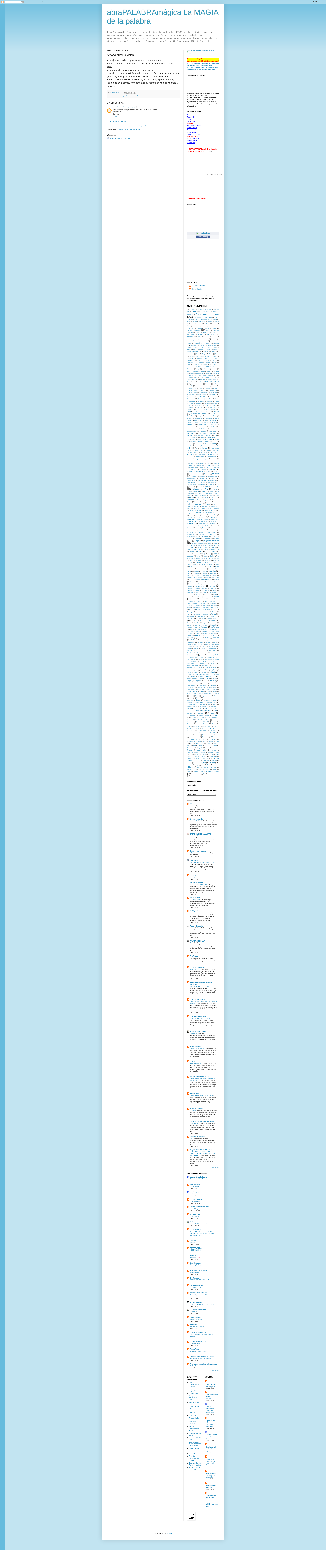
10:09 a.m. (116, 117)
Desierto (203, 429)
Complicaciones (192, 392)
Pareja (198, 631)
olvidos (216, 618)
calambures (190, 362)
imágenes (214, 519)
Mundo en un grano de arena (200, 1076)
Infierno (215, 526)
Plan (190, 646)
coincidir (189, 386)
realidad (212, 672)
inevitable (199, 526)
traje (207, 748)
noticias (199, 612)
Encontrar (190, 454)
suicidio (213, 730)
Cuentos (216, 412)
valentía (189, 758)
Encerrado (204, 452)
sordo (189, 726)
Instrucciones (211, 532)
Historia (196, 508)
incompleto (213, 523)
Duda (202, 446)
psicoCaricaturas (192, 665)
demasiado (205, 422)
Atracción (197, 343)
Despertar (190, 433)
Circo (188, 382)
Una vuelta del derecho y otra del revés (202, 862)
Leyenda (192, 551)
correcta (214, 403)
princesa (209, 655)
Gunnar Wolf (193, 1426)
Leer (192, 547)
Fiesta (189, 491)
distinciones (198, 444)
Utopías (203, 756)
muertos (193, 599)
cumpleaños (198, 418)
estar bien (216, 471)
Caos (214, 366)
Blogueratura (193, 1393)
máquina (212, 571)
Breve (211, 354)
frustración (203, 495)
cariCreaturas (206, 369)
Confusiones (202, 396)
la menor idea (195, 1214)
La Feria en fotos (195, 1343)
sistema (214, 720)
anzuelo (214, 332)
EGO (191, 448)
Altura (203, 326)
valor (197, 758)
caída (207, 360)
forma (191, 493)
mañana (204, 571)
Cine (214, 379)
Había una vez (195, 504)
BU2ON (192, 1061)
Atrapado (206, 343)
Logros (189, 564)
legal (199, 547)
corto (214, 405)
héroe (189, 508)
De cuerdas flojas (195, 1287)
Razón (196, 672)
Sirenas (199, 720)
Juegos (197, 541)
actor (215, 317)
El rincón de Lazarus (193, 1412)
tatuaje (191, 737)
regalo (215, 678)
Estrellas (207, 474)
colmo (207, 386)
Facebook (211, 484)
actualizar (190, 319)
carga (198, 369)
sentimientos (198, 708)
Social (198, 722)
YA (193, 774)
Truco (217, 752)
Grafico (189, 502)
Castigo (202, 371)
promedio (193, 661)
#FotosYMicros (194, 1272)
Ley (218, 549)
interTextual (204, 536)
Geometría (190, 500)
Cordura (207, 403)
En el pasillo (194, 1033)
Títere (189, 745)
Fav (217, 487)
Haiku (189, 506)
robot (194, 693)
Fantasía (200, 487)
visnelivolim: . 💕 (195, 1257)
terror (217, 741)
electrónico (195, 450)
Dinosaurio (208, 439)
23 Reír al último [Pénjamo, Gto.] (200, 1018)
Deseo (212, 427)
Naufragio (213, 603)
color (214, 386)
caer (200, 360)
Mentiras (216, 582)
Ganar (199, 497)
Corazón (198, 403)
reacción (204, 672)
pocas (204, 646)
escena (217, 465)
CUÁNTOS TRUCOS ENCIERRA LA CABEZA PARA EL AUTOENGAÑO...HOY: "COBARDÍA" (203, 1153)
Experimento (212, 480)
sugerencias (202, 730)
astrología (214, 341)
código (215, 384)
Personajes (190, 642)
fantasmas (208, 487)
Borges (204, 354)
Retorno (214, 689)
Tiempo (199, 743)
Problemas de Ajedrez (194, 1459)
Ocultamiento (194, 1123)
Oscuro (189, 625)
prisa (202, 657)
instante (200, 532)
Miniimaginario (211, 1473)
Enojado (205, 459)
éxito (213, 478)
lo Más (217, 558)
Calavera (200, 362)
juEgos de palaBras (211, 541)
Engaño (189, 459)
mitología (190, 592)
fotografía (198, 493)
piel (212, 644)
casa (188, 371)
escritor (216, 467)
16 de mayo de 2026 (196, 1216)
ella (202, 450)
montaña (207, 594)
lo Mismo (198, 560)
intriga (214, 536)
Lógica (207, 562)
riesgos (209, 691)
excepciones (191, 478)
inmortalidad (190, 530)
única (204, 754)
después (213, 433)
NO (218, 607)
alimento (214, 323)
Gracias (214, 500)
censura (208, 373)
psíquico (214, 665)
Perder (215, 635)
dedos (189, 422)
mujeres (202, 599)
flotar (217, 491)
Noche (198, 610)
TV (190, 754)
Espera (189, 472)
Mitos (198, 592)
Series (200, 713)
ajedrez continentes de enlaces (194, 1384)
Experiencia (202, 480)
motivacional (197, 597)
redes (189, 678)
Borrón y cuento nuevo (198, 967)
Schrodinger (211, 702)
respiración (201, 687)
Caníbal (214, 364)
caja (214, 360)
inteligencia (190, 534)
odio (197, 618)
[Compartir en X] (129, 93)
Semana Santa (192, 706)
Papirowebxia (195, 1184)
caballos (199, 358)
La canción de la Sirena (198, 1177)
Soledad (205, 722)
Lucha (203, 564)
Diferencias (211, 437)
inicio (197, 528)
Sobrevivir (190, 722)
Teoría (199, 741)
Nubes (214, 612)
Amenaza (199, 328)
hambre (196, 506)
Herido (192, 928)
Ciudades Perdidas (212, 382)
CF (216, 375)
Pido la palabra (195, 1093)
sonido (198, 724)
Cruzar (203, 411)
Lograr (215, 562)
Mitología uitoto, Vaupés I (198, 1048)
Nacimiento (213, 601)
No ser (191, 609)
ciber (195, 377)
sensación (214, 706)
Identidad (190, 519)
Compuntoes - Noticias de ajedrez (194, 1398)
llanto (198, 556)
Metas (215, 584)
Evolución (202, 476)
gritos (203, 502)
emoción (207, 450)
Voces (215, 769)
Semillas (193, 1256)
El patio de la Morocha (198, 1332)
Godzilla (199, 500)
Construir (209, 399)
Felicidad (195, 489)
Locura (198, 562)
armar (207, 337)
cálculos (208, 362)
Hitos (191, 510)
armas (214, 337)
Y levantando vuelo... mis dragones (201, 1358)
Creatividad (213, 407)
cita (194, 382)
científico (202, 379)
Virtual (189, 769)
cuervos (207, 416)
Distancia (190, 444)
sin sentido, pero (195, 1209)
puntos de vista (211, 667)
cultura (189, 418)
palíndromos (215, 627)
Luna (190, 566)
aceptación (208, 317)
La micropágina (195, 1192)
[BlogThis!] (127, 93)
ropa (217, 693)
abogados (190, 314)
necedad (198, 605)
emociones (216, 450)
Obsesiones (201, 616)
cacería (215, 358)
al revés (216, 321)
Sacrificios (190, 700)
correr (189, 405)
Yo (204, 774)
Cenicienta (199, 373)
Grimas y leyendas (196, 819)
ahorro (195, 321)
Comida (208, 388)
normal (215, 609)
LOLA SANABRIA (196, 1229)
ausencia (216, 343)
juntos (194, 543)
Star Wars (190, 728)
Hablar (209, 504)
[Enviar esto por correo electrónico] (125, 93)
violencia (213, 767)
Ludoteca (210, 564)
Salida (198, 700)
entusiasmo (207, 461)
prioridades (193, 657)
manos (196, 571)
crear (206, 407)
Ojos (203, 618)
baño (194, 349)
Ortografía (213, 623)
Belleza (206, 351)
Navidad (189, 605)
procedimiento (191, 659)
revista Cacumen (192, 691)
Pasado (204, 631)
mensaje (201, 582)
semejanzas (203, 706)
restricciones (190, 689)
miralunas (193, 1325)
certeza (210, 375)
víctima (215, 765)
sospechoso (206, 726)
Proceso (200, 659)
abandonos (205, 311)
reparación (213, 683)
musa (217, 599)
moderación (213, 592)
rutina (191, 698)
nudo (188, 614)
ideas (213, 517)
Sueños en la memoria (198, 851)
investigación (207, 538)
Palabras (204, 627)
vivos (208, 769)
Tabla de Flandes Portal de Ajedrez (195, 1464)
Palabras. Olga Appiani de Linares (202, 1357)
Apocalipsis (211, 334)
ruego (203, 696)
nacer (206, 601)
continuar (192, 401)
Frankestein (208, 493)
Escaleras (200, 465)
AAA (194, 311)
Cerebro (191, 375)
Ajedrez (202, 321)
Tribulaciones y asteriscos (194, 1468)
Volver (196, 771)
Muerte (216, 597)
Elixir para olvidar (196, 804)
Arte (200, 339)
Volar (188, 771)
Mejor (198, 579)
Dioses (192, 441)
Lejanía (213, 547)
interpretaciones (192, 536)
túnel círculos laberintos (197, 1326)
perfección (216, 638)
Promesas (204, 661)
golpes (207, 500)
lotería (196, 564)
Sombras (190, 724)
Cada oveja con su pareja (198, 913)
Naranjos (208, 1398)
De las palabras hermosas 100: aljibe (201, 1095)
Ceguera (216, 371)
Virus (195, 769)
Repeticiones (191, 685)
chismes (189, 377)
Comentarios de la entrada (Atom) (128, 129)
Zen (209, 774)
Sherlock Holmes (204, 715)
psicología (205, 665)
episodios (216, 461)
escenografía (193, 467)
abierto (215, 311)
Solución (214, 722)
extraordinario (212, 482)
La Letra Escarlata (196, 1285)
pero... (203, 640)
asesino (206, 339)
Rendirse (205, 683)
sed (209, 704)
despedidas (212, 431)
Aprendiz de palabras (197, 1137)
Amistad (213, 328)
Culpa (214, 416)
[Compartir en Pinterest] (134, 93)
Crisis (189, 411)
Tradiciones (190, 748)
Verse (189, 765)
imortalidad (204, 521)
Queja (196, 670)
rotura (191, 696)
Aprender (190, 337)
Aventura (202, 347)
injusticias (214, 528)
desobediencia (191, 431)
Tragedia (200, 748)
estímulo (191, 474)
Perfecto (193, 640)
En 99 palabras (195, 911)
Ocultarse (190, 618)
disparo (215, 441)
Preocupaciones (202, 653)
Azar (188, 349)
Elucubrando (193, 1415)
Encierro (213, 452)
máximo (200, 577)
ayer (209, 347)
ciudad (200, 382)
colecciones (199, 386)
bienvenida (190, 354)
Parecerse (190, 631)
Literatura (190, 556)
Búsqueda (190, 358)
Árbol (199, 337)
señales (214, 708)
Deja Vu (196, 422)
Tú (191, 1138)
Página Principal (145, 126)
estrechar (199, 474)
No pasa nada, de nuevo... (199, 1270)
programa (208, 659)
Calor (188, 364)
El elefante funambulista (198, 1031)
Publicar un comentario (118, 121)
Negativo (214, 605)
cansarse (190, 366)
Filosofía (196, 491)
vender (189, 763)
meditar (191, 579)
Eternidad (215, 474)
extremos (202, 484)
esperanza (199, 472)
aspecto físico (191, 341)
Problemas (211, 657)
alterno (196, 326)
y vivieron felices (212, 772)
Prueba (213, 663)
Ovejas (205, 625)
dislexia (207, 441)
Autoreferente (212, 345)
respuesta (212, 687)
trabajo (215, 745)
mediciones (215, 577)
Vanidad (205, 758)
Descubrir (202, 426)
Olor (209, 618)
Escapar (208, 465)
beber (215, 349)
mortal (189, 597)
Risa (214, 691)
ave (196, 347)
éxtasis (203, 482)
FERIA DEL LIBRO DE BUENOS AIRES (202, 1304)
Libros (214, 552)
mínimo (189, 590)
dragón (189, 446)
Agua (188, 321)
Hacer (215, 504)
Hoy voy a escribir (196, 1108)
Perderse (190, 638)
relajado (197, 683)
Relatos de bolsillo (196, 926)
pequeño (207, 635)
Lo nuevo (207, 560)
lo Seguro (216, 560)
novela (207, 612)
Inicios (204, 528)
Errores (191, 465)
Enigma (197, 459)
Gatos (206, 497)
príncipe (216, 655)
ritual (188, 693)
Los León (192, 1453)
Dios (217, 439)
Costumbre (190, 407)
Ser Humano (205, 711)
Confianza (190, 396)
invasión (189, 538)
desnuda (213, 429)
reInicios (213, 681)
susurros (197, 735)
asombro (214, 339)
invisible (216, 538)
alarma (192, 323)
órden (189, 623)
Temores (213, 739)
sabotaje (214, 698)
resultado (200, 689)
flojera (211, 491)
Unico (211, 754)
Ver (204, 763)
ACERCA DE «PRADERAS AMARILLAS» (202, 1280)
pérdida (200, 638)
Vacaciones (213, 756)
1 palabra (193, 309)
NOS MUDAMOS (195, 900)
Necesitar (206, 605)
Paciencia (213, 625)
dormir (213, 444)
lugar (217, 564)
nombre (207, 609)
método (189, 586)
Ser (197, 710)
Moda (204, 592)
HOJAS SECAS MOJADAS (199, 1207)
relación (189, 683)
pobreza (197, 646)
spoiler (215, 726)
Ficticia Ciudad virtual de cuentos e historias (194, 1420)
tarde (217, 735)
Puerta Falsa (194, 1349)
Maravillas (197, 573)
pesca (215, 642)
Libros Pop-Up (194, 1448)
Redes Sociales (198, 678)
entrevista (199, 461)
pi (201, 644)
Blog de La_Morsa (192, 1390)
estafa (209, 471)
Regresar (198, 681)
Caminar (196, 364)
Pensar (197, 636)
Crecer (189, 409)
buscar (215, 356)
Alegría (206, 323)
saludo (206, 700)
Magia (209, 567)
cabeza (207, 358)
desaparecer (203, 424)
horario (217, 513)
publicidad (190, 667)
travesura (190, 752)
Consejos (200, 399)
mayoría (207, 577)
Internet (212, 534)
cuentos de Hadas (198, 414)
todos (200, 745)
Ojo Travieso (194, 1278)
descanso (213, 424)
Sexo (212, 713)
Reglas (189, 681)
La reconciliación (195, 821)
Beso (213, 352)
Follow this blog (203, 237)
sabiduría (206, 698)
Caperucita (190, 369)
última (196, 754)
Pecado (204, 633)
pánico (192, 629)
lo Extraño (209, 558)
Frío (196, 495)
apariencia (201, 334)
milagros (189, 588)
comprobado (191, 394)
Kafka (215, 543)
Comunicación (201, 394)
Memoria (192, 582)
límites (189, 554)
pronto (214, 661)
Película (213, 633)
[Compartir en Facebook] (132, 93)
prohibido (216, 659)
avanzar (189, 347)
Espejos (212, 469)
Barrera (208, 349)
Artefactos (194, 956)
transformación (201, 750)
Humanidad (212, 515)
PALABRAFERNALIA (197, 941)
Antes (191, 332)
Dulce (208, 446)
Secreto (202, 704)
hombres (199, 513)
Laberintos (191, 545)
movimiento (207, 597)
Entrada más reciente (115, 126)
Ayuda (215, 347)
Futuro (138, 96)
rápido (189, 672)
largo (204, 545)
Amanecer (190, 328)
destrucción (199, 435)
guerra (209, 502)
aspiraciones (203, 341)
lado (199, 545)
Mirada (197, 590)
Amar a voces (194, 969)
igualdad (199, 519)
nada (188, 603)
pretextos (213, 653)
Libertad (200, 552)
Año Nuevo (190, 334)
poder (189, 648)
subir (197, 728)
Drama (197, 446)
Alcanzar (199, 323)
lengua (189, 549)
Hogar (199, 510)
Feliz (206, 489)
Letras (206, 549)
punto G (199, 667)
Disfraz (200, 441)
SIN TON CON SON (196, 883)
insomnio (213, 530)
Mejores (205, 580)
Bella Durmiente (193, 352)
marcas (205, 573)
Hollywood (190, 513)
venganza (197, 763)
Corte (206, 405)
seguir (215, 704)
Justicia (209, 543)
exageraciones (212, 476)
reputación (203, 685)
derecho (214, 422)
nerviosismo (196, 607)
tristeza (203, 752)
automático (194, 345)
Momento (193, 1110)
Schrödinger (191, 704)
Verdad (212, 763)
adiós (196, 319)
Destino (132, 96)
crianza (206, 409)
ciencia (215, 377)
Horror (191, 515)
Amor (127, 96)
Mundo (211, 599)
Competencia (213, 390)
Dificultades (190, 439)
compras (214, 392)
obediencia (190, 616)
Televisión (194, 739)
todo (194, 745)
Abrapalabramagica (198, 286)
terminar (211, 741)
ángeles (208, 330)
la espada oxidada (196, 1302)
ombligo (195, 620)
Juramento (201, 543)
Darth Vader (197, 420)
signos (194, 717)
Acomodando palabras (198, 1341)
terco (204, 741)
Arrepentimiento (191, 339)
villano (206, 767)
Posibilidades (213, 648)
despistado (203, 433)
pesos (189, 644)
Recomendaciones (201, 674)
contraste (209, 401)
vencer (214, 760)
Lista (209, 554)
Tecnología (215, 737)
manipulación (213, 569)
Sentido (189, 708)
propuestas (190, 663)
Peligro (189, 635)
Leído (206, 547)
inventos (197, 538)
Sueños (211, 728)
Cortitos (193, 875)
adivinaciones (205, 319)
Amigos (207, 328)
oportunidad (212, 620)
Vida (189, 767)
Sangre (189, 702)
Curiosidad (208, 418)
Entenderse (190, 461)
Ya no (198, 774)
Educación (216, 446)
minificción (213, 588)
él (196, 448)
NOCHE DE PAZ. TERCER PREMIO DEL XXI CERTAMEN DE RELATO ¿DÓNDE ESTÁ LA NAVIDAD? (203, 1233)
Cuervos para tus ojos (198, 1016)
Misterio (206, 590)
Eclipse (192, 806)
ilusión (207, 519)
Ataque (189, 343)
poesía (196, 648)
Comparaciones (192, 390)
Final (203, 491)
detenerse (209, 435)
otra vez (197, 625)
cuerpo (200, 416)
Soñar (214, 724)
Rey (202, 691)
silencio (202, 717)
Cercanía (216, 373)
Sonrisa (205, 724)
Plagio (217, 644)
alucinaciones (212, 326)
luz (197, 566)
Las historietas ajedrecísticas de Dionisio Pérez (195, 1444)
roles (200, 693)
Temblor (203, 739)
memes (216, 579)
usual (197, 756)
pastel (191, 633)
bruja (191, 356)
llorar (205, 556)
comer (201, 388)
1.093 (192, 853)
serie (215, 710)
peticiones (196, 644)
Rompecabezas (209, 693)
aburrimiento (198, 317)
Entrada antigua (173, 126)
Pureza (189, 670)
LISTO (215, 554)
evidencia (193, 476)
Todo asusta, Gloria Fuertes (198, 1179)
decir (205, 420)
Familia (191, 487)
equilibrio (192, 463)
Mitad (214, 590)
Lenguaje (197, 550)
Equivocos (200, 463)
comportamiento (204, 392)
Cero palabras (201, 375)
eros (209, 463)
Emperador (193, 452)
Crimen (213, 409)
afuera (215, 319)
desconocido (191, 426)
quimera (214, 670)
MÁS (188, 575)
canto (207, 366)
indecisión (190, 526)
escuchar (194, 469)
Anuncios (206, 332)
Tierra (209, 743)
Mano (189, 571)
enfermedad (200, 456)
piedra (207, 644)
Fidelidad (214, 489)
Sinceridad (190, 720)
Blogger (169, 1533)
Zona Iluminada (195, 1263)
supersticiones (191, 732)
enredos (213, 459)
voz (202, 771)
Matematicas (191, 577)
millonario (204, 588)
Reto (207, 689)
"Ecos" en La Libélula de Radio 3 (200, 986)
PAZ (191, 943)
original (205, 623)
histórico (216, 508)
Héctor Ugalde (197, 289)
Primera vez (191, 655)
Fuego (211, 495)
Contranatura (194, 1194)
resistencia (190, 687)
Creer (197, 409)
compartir (203, 390)
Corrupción (198, 405)
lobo (191, 562)
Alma (188, 326)
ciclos (201, 377)
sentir (206, 709)
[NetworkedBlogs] (203, 233)
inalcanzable (203, 523)
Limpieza (196, 554)
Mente (209, 582)
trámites (214, 748)
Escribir (208, 467)
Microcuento (200, 586)
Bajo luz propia (211, 1447)
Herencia (204, 506)
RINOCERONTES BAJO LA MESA (202, 1122)
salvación (213, 700)
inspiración (190, 532)
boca (197, 354)
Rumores (216, 696)
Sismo (208, 720)
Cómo (215, 388)
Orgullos (196, 623)
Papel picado (201, 629)
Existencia (203, 478)
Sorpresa (196, 726)
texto (191, 743)
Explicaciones (191, 482)
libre (208, 551)
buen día (199, 356)
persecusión (212, 640)
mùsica (200, 601)
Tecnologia (205, 737)
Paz (198, 633)
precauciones (202, 650)
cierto (209, 379)
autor (202, 345)
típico (215, 743)
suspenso (213, 732)
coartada (200, 384)
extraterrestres (191, 484)
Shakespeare (191, 715)
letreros (212, 549)
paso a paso (215, 631)
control (217, 401)
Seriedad (190, 713)
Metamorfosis (206, 584)
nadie (195, 603)
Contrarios (201, 401)
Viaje (202, 765)
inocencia (202, 530)
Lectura (216, 545)
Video (199, 767)
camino (205, 364)
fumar (217, 495)
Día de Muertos (192, 437)
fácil (218, 484)
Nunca (213, 614)
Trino (196, 752)
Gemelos (214, 497)
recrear (200, 676)
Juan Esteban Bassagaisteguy (124, 107)
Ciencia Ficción (192, 379)
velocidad (206, 760)
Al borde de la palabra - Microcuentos (203, 1364)
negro (189, 607)
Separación (190, 710)
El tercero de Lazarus (197, 999)
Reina (205, 681)
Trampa (189, 750)
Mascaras (206, 575)
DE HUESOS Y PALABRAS (198, 885)
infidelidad (207, 526)
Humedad (190, 517)
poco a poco (213, 646)
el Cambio (203, 448)
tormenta (207, 745)
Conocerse (190, 399)
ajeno (210, 321)
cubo (209, 411)
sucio (203, 728)
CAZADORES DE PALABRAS (200, 834)
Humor (200, 517)
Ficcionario (210, 1459)
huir (204, 515)
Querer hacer (204, 670)
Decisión (213, 420)
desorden (203, 431)
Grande (196, 502)
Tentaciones (191, 741)
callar (215, 362)
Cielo (207, 377)
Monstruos (199, 594)
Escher (201, 467)
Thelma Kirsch (194, 1366)
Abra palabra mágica (119, 96)
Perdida (192, 877)
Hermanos (214, 506)
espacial (203, 469)
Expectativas (191, 480)
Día (216, 435)
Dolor (206, 444)
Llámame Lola (194, 1451)
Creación (199, 407)
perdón (207, 638)
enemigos (190, 456)
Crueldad (196, 411)
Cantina (198, 366)
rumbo (209, 696)
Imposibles (191, 523)
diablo (203, 437)
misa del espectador (196, 1063)
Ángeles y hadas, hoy (196, 1265)
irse (190, 541)
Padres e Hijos (192, 627)
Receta (189, 674)
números (205, 614)
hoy (198, 515)
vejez (198, 760)
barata (201, 349)
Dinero (199, 439)
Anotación (216, 330)
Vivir (200, 769)
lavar (210, 545)
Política (204, 648)
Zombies (216, 774)
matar (214, 575)
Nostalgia (190, 612)
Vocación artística (211, 1439)
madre (202, 566)
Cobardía (208, 384)
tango (211, 735)
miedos (212, 586)
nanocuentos (204, 603)
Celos (192, 373)
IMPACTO (213, 521)
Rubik (197, 696)
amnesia (189, 330)
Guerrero (216, 502)
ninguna (205, 607)
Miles (197, 588)
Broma (217, 354)
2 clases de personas (205, 309)
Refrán (208, 678)
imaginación (191, 521)
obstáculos (213, 616)
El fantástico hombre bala (197, 1351)
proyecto (202, 663)
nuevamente (196, 614)
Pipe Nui (192, 1456)
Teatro (198, 737)
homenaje (209, 513)
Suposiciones (203, 732)
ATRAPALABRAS (196, 898)
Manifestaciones (202, 569)
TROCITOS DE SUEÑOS (198, 1293)
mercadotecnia (194, 584)
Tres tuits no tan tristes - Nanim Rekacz (211, 1463)
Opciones (203, 620)
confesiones (213, 394)
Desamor (190, 424)
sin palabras (212, 717)
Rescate (213, 685)
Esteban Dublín (195, 1046)
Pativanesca (194, 860)
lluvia (211, 556)
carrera (214, 369)
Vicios (208, 765)
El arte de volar (194, 1186)
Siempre (215, 715)
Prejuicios (190, 653)
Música (191, 601)
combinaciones (191, 388)
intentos (202, 534)
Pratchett (190, 651)
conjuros (213, 396)
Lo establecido (199, 558)
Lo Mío (191, 560)
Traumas (213, 750)
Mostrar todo (215, 1167)
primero (201, 655)
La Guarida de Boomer (194, 1430)
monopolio (190, 594)
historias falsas (206, 508)
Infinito (189, 528)
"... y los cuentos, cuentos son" (201, 1150)
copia (191, 403)
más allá (196, 575)
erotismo (216, 463)
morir (215, 594)
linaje (203, 554)
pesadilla (200, 642)
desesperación (191, 429)
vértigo (197, 765)
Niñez (212, 607)
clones (193, 384)
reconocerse (215, 674)
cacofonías (190, 360)
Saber (198, 698)
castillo (209, 371)
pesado (208, 642)
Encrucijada (201, 454)
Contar (217, 399)
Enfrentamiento (211, 456)
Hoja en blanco (210, 510)
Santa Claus (199, 702)
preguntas (212, 650)
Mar (188, 573)
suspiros (189, 735)
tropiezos (210, 752)
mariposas (213, 573)
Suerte (189, 731)
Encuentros (212, 454)
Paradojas (212, 629)
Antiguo (198, 332)
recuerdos (210, 676)
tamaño (204, 735)
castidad (195, 371)
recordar (192, 676)
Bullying (207, 356)
